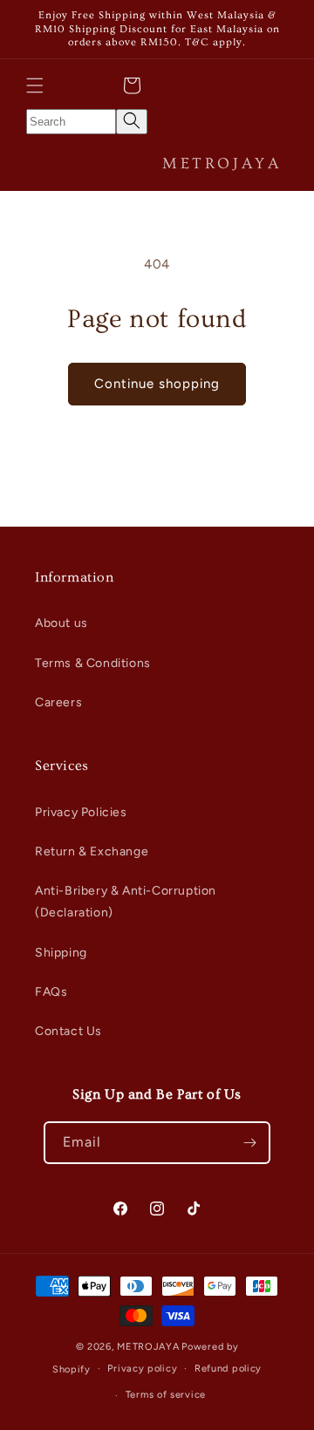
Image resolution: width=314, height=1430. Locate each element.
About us (61, 623)
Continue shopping (157, 384)
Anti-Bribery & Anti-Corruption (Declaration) (125, 901)
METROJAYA (148, 1346)
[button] (35, 85)
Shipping (61, 952)
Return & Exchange (91, 851)
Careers (58, 702)
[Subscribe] (249, 1142)
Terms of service (166, 1394)
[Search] (131, 121)
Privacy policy (142, 1368)
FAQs (51, 991)
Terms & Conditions (93, 663)
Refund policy (228, 1368)
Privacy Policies (81, 812)
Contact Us (68, 1031)
